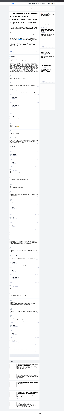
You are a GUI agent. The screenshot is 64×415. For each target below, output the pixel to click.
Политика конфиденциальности (40, 413)
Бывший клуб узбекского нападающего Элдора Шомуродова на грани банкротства (27, 403)
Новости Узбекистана (14, 47)
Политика (35, 3)
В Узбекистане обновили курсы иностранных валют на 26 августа (27, 383)
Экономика (48, 3)
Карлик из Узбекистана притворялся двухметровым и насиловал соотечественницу (28, 365)
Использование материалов (50, 413)
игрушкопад (20, 39)
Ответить (11, 79)
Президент (39, 3)
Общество (43, 3)
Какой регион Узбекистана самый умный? (25, 373)
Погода (53, 3)
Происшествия (30, 3)
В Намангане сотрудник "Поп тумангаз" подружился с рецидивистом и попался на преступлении (27, 393)
